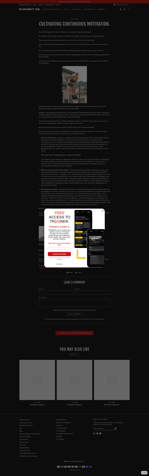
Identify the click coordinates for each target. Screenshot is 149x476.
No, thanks (59, 264)
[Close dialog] (102, 210)
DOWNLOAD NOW (59, 254)
